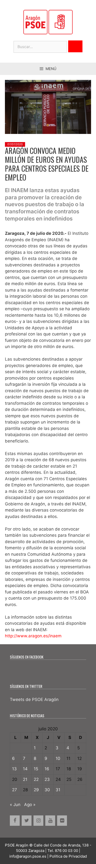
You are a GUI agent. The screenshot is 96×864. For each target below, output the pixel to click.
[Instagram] (38, 820)
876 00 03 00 (66, 850)
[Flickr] (62, 820)
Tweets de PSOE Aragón (34, 699)
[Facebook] (15, 820)
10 (58, 758)
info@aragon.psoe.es (27, 856)
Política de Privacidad (68, 856)
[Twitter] (27, 820)
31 (58, 789)
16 (47, 768)
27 (14, 789)
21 (25, 779)
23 (47, 779)
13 (14, 768)
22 (36, 779)
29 (36, 789)
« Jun (15, 804)
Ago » (29, 804)
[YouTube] (50, 820)
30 (47, 789)
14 (25, 768)
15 (36, 768)
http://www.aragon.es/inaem (33, 635)
